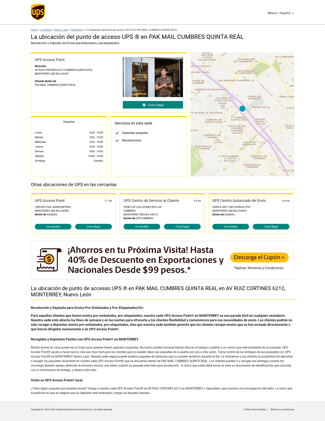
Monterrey (77, 29)
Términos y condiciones (282, 409)
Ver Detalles (53, 226)
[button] (281, 13)
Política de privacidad (255, 409)
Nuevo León (61, 29)
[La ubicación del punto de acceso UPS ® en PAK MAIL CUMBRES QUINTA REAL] (162, 277)
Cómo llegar (156, 105)
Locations (46, 29)
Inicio (34, 29)
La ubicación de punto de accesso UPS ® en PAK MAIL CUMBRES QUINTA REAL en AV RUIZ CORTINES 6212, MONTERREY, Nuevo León (158, 291)
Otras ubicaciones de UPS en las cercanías (74, 184)
